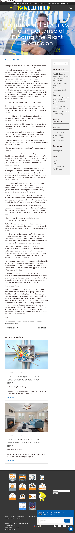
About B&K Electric (9, 518)
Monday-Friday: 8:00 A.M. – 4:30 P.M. (58, 3)
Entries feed (57, 163)
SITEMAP (17, 527)
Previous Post (12, 328)
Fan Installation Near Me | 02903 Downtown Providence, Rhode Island (24, 442)
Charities (19, 518)
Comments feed (58, 166)
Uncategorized (43, 19)
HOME (6, 516)
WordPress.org (58, 169)
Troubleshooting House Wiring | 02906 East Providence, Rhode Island (24, 379)
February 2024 (58, 132)
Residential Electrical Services (18, 516)
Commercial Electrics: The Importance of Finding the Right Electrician (37, 33)
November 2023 (59, 140)
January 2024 (58, 135)
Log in (55, 161)
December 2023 (59, 138)
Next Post (42, 328)
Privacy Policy (8, 527)
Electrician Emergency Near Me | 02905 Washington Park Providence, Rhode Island (61, 99)
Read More (10, 397)
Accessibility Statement (10, 529)
